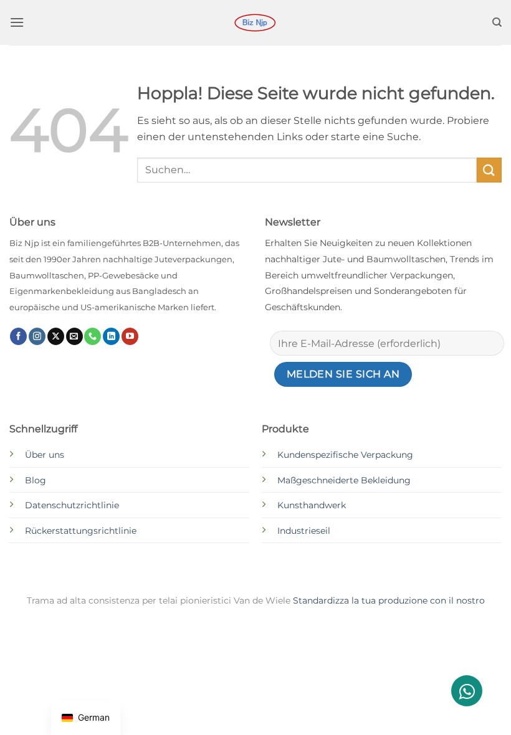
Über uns (44, 454)
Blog (35, 480)
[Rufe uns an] (92, 336)
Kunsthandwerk (311, 505)
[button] (16, 22)
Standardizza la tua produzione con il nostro (389, 600)
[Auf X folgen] (55, 336)
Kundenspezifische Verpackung (345, 454)
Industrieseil (303, 530)
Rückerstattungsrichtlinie (80, 530)
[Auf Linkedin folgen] (111, 336)
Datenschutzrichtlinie (72, 505)
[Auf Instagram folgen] (37, 336)
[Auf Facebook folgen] (18, 336)
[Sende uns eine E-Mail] (74, 336)
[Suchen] (497, 22)
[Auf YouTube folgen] (130, 336)
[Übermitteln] (489, 170)
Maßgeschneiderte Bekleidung (344, 480)
